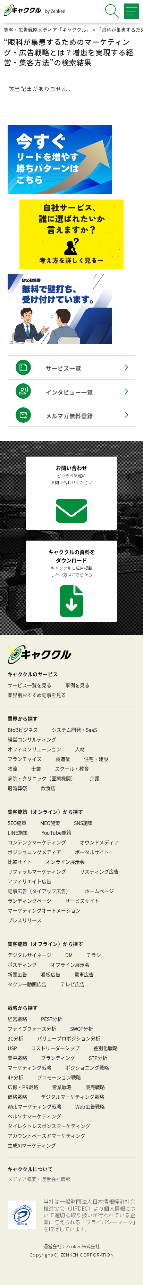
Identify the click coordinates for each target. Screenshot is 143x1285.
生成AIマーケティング (32, 1145)
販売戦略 (95, 1086)
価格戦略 (17, 1096)
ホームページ (99, 890)
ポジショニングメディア (34, 851)
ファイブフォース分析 (32, 1028)
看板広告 (50, 974)
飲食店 (48, 787)
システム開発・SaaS (74, 729)
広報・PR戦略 (23, 1086)
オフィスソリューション (34, 749)
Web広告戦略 (90, 1106)
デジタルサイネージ (29, 954)
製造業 (63, 758)
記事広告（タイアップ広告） (39, 890)
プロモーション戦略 (59, 1077)
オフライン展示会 (70, 964)
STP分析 (98, 1057)
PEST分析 (51, 1018)
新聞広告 (17, 974)
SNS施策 (83, 822)
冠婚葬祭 (17, 787)
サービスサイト (82, 900)
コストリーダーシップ (55, 1047)
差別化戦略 (105, 1047)
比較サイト (20, 861)
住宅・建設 (96, 758)
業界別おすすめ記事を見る (37, 694)
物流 (12, 768)
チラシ (93, 954)
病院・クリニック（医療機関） (42, 778)
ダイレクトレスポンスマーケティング (49, 1125)
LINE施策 (18, 832)
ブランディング (58, 1057)
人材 (80, 749)
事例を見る (77, 685)
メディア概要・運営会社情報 (39, 1179)
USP (12, 1047)
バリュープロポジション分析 (68, 1038)
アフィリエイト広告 (29, 881)
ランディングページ (29, 900)
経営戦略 (17, 1018)
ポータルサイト (92, 851)
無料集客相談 (78, 1274)
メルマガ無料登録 (69, 416)
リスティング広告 (99, 871)
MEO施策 (50, 822)
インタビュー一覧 (69, 392)
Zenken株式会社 (83, 1246)
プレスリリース (25, 920)
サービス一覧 (63, 368)
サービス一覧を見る (29, 685)
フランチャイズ (25, 758)
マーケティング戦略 (29, 1067)
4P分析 (15, 1077)
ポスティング (22, 964)
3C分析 (15, 1038)
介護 (94, 778)
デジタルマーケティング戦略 (72, 1096)
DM (69, 954)
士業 (36, 768)
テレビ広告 (72, 984)
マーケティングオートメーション (44, 910)
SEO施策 (17, 822)
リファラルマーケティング (37, 871)
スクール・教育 (72, 768)
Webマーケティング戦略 (34, 1106)
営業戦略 (62, 1086)
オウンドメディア (99, 842)
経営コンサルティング (32, 739)
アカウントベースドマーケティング (46, 1135)
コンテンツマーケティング (37, 842)
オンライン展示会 (65, 861)
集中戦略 (17, 1057)
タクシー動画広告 (27, 984)
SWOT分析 (81, 1028)
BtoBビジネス (23, 729)
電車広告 (84, 974)
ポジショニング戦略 (87, 1067)
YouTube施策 (57, 832)
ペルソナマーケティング (34, 1116)
